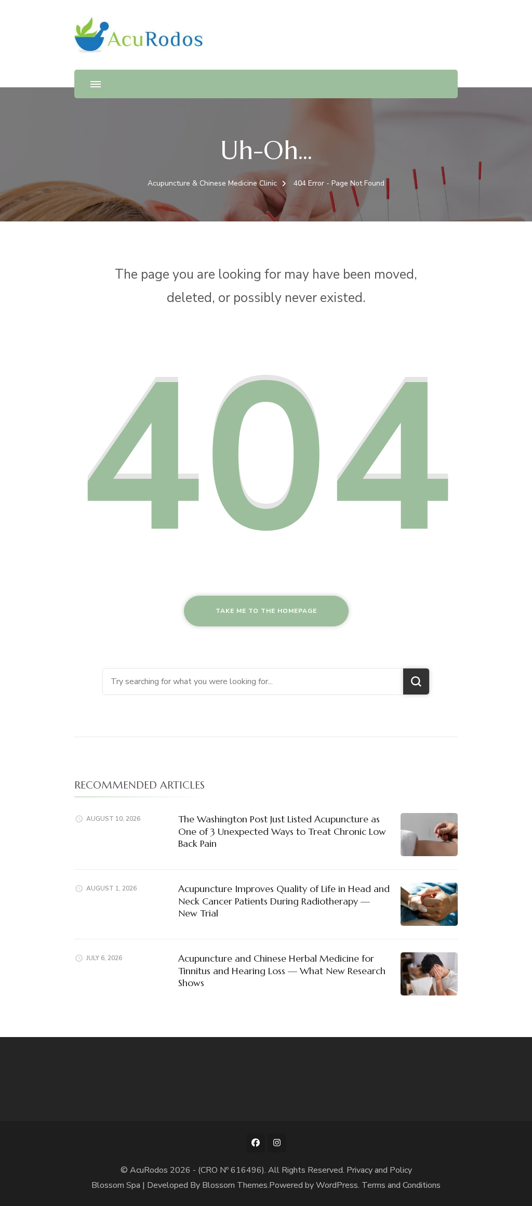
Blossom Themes (235, 1185)
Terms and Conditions (401, 1185)
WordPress (337, 1185)
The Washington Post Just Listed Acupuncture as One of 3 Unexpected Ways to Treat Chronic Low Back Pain (282, 831)
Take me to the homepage (266, 611)
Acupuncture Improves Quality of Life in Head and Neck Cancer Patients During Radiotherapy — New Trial (284, 901)
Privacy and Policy (379, 1170)
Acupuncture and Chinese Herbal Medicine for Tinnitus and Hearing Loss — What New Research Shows (281, 970)
